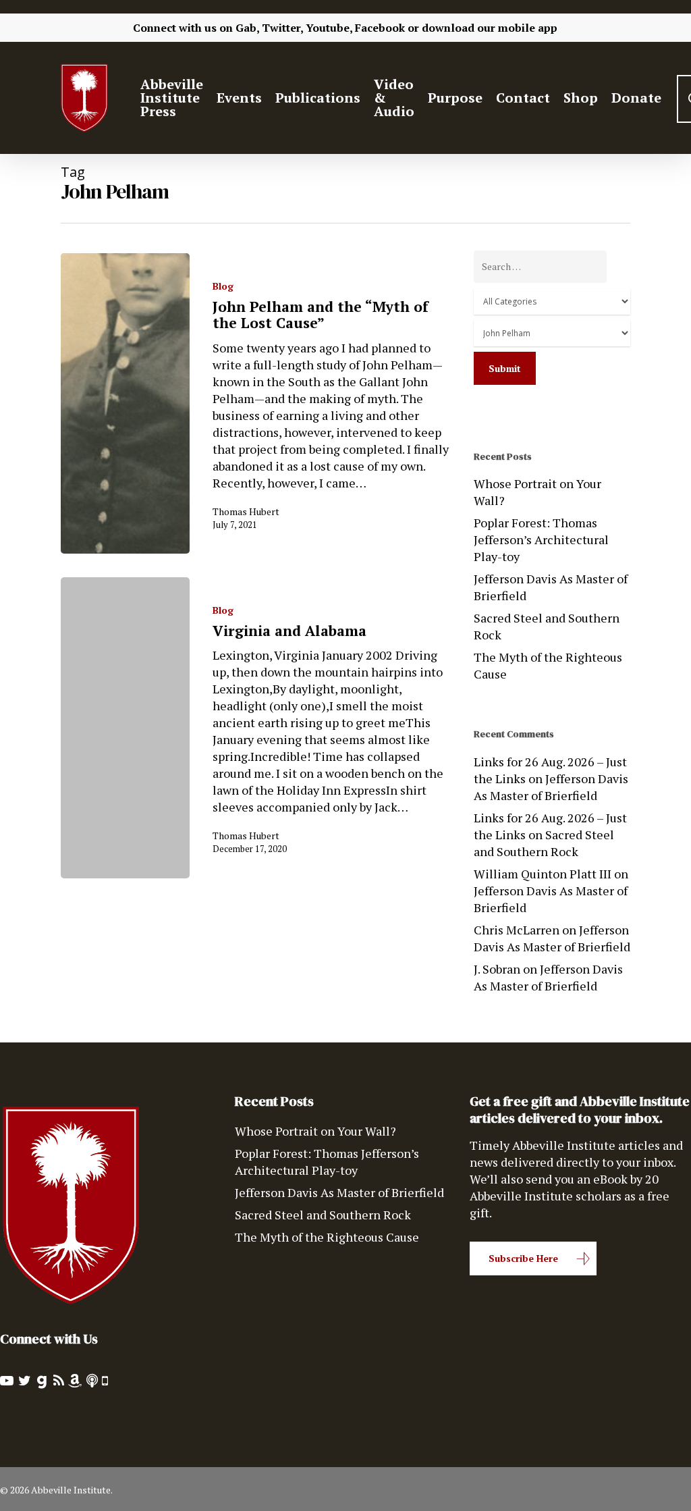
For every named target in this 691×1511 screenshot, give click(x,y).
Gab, (247, 27)
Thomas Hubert (246, 511)
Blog (223, 286)
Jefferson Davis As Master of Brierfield (551, 587)
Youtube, (329, 27)
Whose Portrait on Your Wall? (537, 491)
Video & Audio (394, 98)
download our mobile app (489, 27)
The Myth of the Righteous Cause (548, 665)
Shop (580, 98)
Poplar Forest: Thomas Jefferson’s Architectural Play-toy (541, 539)
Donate (636, 98)
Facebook (380, 27)
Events (239, 98)
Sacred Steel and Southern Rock (546, 626)
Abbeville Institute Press (171, 98)
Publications (317, 98)
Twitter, (282, 27)
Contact (523, 98)
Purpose (455, 98)
